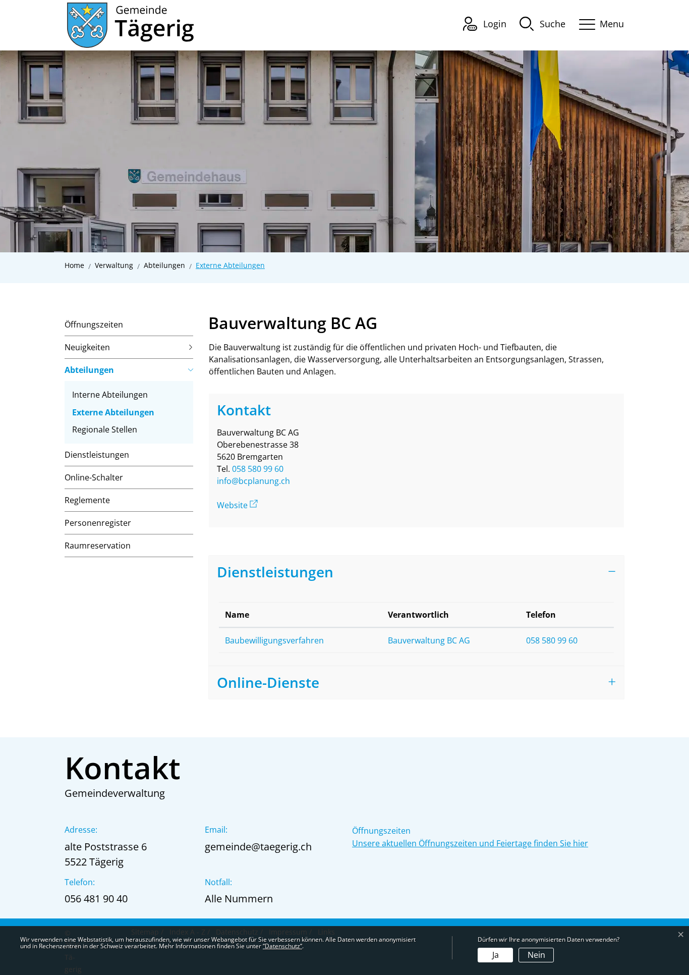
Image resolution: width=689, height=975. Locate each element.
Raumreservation (98, 545)
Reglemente (87, 500)
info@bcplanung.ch (253, 480)
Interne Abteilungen (110, 394)
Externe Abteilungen (113, 414)
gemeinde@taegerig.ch (258, 846)
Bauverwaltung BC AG (429, 640)
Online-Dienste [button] (268, 682)
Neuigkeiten (87, 347)
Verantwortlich (418, 614)
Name (237, 614)
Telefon (541, 614)
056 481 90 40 (96, 898)
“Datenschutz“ (282, 946)
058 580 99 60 (257, 468)
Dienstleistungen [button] (275, 571)
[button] (542, 23)
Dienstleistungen (97, 454)
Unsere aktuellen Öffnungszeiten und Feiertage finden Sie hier (470, 843)
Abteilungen (89, 369)
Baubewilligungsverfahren (274, 640)
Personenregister (98, 522)
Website (237, 505)
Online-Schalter (94, 477)
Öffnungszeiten (94, 324)
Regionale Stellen (104, 429)
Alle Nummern (239, 898)
